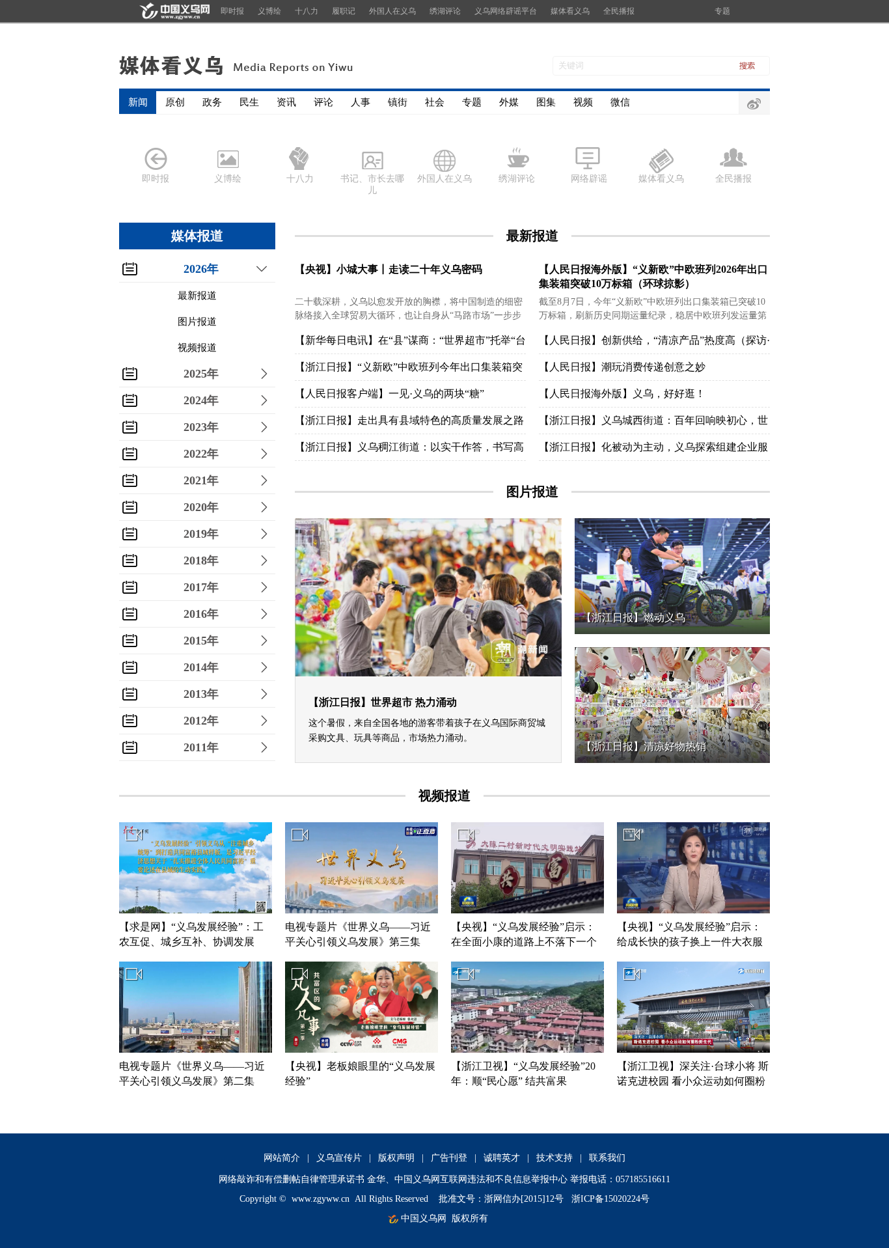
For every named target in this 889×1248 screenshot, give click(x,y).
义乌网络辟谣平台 (505, 11)
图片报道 (197, 321)
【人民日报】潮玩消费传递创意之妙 (622, 366)
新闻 (138, 102)
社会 (434, 102)
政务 (212, 102)
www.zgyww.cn (320, 1199)
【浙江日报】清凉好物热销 (643, 746)
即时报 (232, 11)
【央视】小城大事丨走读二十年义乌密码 (388, 269)
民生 (249, 102)
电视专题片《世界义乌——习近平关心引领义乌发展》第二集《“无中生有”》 (192, 1081)
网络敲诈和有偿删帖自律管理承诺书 (291, 1179)
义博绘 (269, 11)
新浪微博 (754, 103)
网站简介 (282, 1158)
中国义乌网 (423, 1218)
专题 (722, 11)
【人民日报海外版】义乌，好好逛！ (622, 393)
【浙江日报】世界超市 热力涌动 (382, 702)
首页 (172, 11)
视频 (583, 102)
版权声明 (396, 1158)
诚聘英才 (502, 1158)
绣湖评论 (445, 11)
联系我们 (607, 1158)
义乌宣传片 (339, 1158)
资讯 (286, 102)
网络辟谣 (589, 179)
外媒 (509, 102)
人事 (360, 102)
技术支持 (554, 1158)
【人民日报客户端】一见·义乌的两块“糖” (389, 393)
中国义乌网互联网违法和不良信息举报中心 (481, 1179)
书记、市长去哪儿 (372, 184)
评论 (323, 102)
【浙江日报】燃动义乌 (633, 617)
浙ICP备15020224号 (610, 1199)
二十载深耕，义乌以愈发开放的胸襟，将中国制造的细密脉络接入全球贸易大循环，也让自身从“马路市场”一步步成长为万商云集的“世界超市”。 (409, 315)
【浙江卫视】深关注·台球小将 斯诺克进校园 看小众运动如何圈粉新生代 (693, 1081)
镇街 (397, 102)
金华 (376, 1179)
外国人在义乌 (392, 11)
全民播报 (619, 11)
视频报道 (197, 347)
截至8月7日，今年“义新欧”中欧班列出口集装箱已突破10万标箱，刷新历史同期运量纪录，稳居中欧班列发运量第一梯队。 (653, 315)
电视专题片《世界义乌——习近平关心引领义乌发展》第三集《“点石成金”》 (358, 941)
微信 (620, 102)
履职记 (343, 11)
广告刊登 (449, 1158)
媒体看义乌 (570, 11)
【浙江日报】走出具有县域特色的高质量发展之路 (409, 420)
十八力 (306, 11)
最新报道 (197, 295)
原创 (175, 102)
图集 (546, 102)
